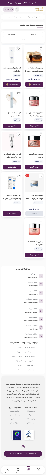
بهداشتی (34, 17)
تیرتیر (15, 120)
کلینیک (37, 120)
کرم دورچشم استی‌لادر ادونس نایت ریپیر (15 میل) (34, 69)
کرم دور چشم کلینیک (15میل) (36, 156)
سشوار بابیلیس (29, 347)
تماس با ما (31, 415)
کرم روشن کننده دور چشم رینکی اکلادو (12, 69)
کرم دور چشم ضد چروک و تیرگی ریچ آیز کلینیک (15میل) (34, 114)
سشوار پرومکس (29, 361)
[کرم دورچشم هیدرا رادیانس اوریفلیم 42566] (34, 182)
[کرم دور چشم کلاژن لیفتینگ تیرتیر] (11, 99)
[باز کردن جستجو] (17, 9)
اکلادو (15, 75)
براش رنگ (19, 352)
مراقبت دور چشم (25, 17)
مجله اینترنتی (31, 423)
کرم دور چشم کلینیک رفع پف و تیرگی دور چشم (12, 156)
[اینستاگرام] (23, 447)
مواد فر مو (31, 369)
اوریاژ (15, 203)
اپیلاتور (20, 365)
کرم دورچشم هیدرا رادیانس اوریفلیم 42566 (34, 197)
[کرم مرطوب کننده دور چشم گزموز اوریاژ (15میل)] (11, 182)
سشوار (20, 369)
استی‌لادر (36, 75)
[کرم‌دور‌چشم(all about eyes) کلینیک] (34, 228)
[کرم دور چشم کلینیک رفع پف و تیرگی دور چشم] (11, 141)
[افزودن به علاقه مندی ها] (41, 48)
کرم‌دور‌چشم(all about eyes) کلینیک (35, 243)
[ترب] (17, 435)
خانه (39, 17)
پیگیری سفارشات (30, 419)
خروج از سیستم (14, 423)
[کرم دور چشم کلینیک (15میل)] (34, 141)
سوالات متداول (31, 411)
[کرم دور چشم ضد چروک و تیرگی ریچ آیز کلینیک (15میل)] (34, 99)
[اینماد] (29, 435)
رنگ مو (20, 347)
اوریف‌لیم (36, 203)
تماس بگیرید (34, 125)
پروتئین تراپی (30, 365)
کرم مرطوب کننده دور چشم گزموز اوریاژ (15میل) (12, 197)
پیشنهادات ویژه (14, 411)
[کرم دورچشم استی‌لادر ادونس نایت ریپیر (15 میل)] (34, 55)
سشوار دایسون (29, 356)
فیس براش (18, 361)
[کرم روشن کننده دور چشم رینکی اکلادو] (11, 55)
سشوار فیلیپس (29, 352)
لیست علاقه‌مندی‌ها (14, 415)
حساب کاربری (14, 419)
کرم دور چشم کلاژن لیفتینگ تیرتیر (14, 114)
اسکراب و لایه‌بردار (17, 356)
